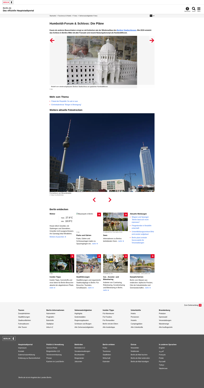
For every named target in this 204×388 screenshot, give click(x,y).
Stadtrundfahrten (24, 320)
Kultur (105, 348)
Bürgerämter (79, 358)
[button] (152, 16)
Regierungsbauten (82, 320)
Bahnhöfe (50, 320)
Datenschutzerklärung (26, 355)
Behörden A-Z (80, 348)
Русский (162, 361)
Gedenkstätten (80, 317)
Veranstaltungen (165, 320)
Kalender (106, 361)
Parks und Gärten (83, 235)
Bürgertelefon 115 (53, 351)
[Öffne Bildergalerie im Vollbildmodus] (153, 89)
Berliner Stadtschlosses (126, 30)
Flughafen (50, 317)
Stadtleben (107, 355)
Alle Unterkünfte (137, 327)
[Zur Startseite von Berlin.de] (9, 340)
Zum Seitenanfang (191, 305)
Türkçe (161, 365)
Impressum (22, 348)
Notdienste (135, 351)
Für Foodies (107, 317)
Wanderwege (164, 324)
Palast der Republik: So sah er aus (64, 101)
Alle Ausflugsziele (166, 327)
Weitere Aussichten (57, 237)
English (162, 348)
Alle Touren (22, 327)
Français (162, 355)
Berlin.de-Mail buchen (139, 355)
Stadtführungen (83, 277)
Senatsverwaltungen (82, 351)
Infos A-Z (49, 327)
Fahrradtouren (23, 324)
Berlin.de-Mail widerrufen (140, 358)
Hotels (133, 313)
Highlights (78, 313)
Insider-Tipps (55, 277)
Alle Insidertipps (109, 327)
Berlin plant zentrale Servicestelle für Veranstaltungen (139, 240)
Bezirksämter (79, 355)
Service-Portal (51, 348)
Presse (49, 358)
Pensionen (135, 317)
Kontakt (21, 351)
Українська (163, 368)
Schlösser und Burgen (83, 324)
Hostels (134, 320)
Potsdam (162, 313)
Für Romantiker (108, 320)
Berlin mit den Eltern (110, 324)
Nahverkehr (50, 313)
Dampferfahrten (136, 277)
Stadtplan (50, 324)
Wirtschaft (106, 358)
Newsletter (135, 348)
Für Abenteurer (108, 313)
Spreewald (163, 317)
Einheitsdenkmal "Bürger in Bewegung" (66, 105)
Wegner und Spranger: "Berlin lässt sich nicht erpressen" (140, 219)
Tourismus (107, 351)
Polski (161, 358)
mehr (94, 244)
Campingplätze (136, 324)
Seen (105, 235)
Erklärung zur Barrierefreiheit (29, 358)
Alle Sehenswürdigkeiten (84, 327)
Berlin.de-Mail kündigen (140, 361)
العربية (161, 351)
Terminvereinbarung (54, 355)
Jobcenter (78, 361)
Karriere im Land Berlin (55, 361)
